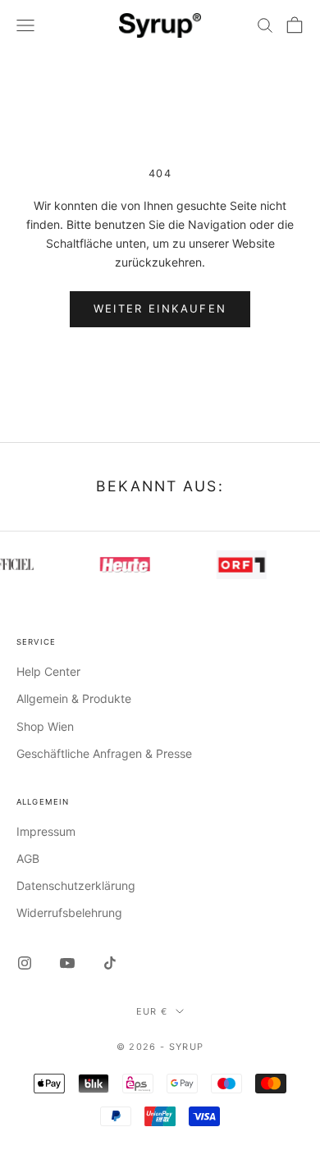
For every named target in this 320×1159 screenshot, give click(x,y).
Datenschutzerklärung (75, 885)
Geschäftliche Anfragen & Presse (104, 753)
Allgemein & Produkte (73, 698)
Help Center (48, 671)
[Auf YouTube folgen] (67, 963)
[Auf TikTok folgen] (110, 963)
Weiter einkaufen (160, 308)
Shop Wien (45, 726)
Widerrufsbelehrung (69, 912)
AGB (27, 858)
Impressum (45, 831)
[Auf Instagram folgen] (24, 963)
